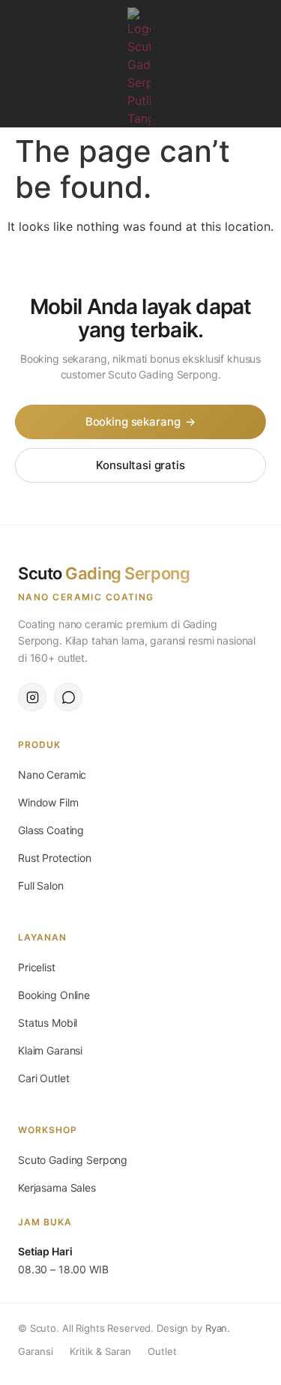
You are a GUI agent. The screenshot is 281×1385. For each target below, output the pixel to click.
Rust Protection (54, 857)
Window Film (48, 802)
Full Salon (41, 885)
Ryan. (217, 1328)
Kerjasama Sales (57, 1187)
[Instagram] (258, 67)
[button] (22, 20)
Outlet (162, 1351)
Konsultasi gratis (140, 465)
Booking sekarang (140, 421)
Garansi (35, 1351)
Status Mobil (47, 1022)
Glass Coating (51, 830)
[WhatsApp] (68, 697)
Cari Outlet (43, 1078)
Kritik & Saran (100, 1351)
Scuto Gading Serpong (72, 1159)
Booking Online (54, 995)
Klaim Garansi (50, 1050)
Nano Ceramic (52, 774)
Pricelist (36, 967)
